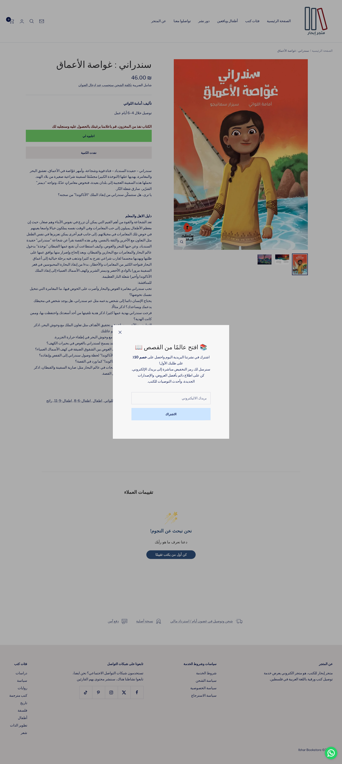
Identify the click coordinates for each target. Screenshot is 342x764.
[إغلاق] (120, 332)
